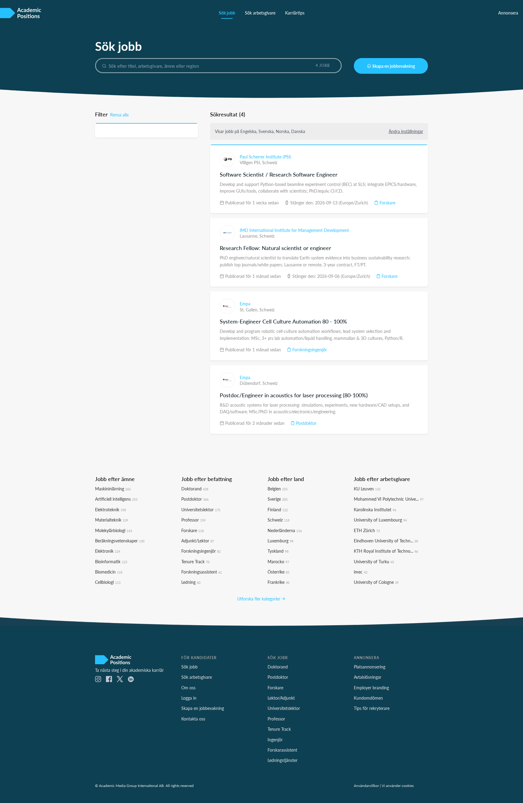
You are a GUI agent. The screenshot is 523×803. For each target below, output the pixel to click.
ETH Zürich (367, 530)
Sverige (278, 499)
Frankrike (278, 582)
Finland (278, 509)
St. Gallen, (249, 310)
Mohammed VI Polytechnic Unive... (388, 499)
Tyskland (278, 551)
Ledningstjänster (283, 760)
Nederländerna (285, 530)
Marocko (278, 561)
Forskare (386, 203)
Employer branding (371, 687)
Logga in (188, 698)
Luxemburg (280, 541)
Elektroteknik (110, 509)
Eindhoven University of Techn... (386, 541)
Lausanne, (249, 236)
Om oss (188, 687)
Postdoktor (306, 423)
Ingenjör (275, 739)
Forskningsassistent (201, 572)
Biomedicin (108, 572)
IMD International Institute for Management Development (294, 230)
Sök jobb (227, 13)
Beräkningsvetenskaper (119, 541)
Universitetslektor (200, 509)
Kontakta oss (193, 719)
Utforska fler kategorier (259, 599)
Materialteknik (111, 520)
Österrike (278, 572)
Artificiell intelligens (116, 499)
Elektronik (107, 551)
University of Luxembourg (380, 520)
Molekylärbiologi (113, 530)
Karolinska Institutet (375, 509)
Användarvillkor (366, 785)
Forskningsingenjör (309, 349)
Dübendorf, (251, 383)
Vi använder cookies (398, 785)
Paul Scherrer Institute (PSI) (265, 157)
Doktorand (194, 489)
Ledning (190, 582)
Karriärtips (294, 13)
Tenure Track (195, 561)
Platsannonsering (369, 667)
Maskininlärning (113, 489)
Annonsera (508, 13)
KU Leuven (367, 489)
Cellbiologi (107, 582)
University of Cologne (376, 582)
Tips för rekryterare (372, 708)
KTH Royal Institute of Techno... (386, 551)
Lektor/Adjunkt (281, 698)
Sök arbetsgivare (260, 13)
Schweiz (269, 162)
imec (360, 572)
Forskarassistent (282, 750)
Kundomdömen (368, 698)
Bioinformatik (111, 561)
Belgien (278, 489)
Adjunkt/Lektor (197, 541)
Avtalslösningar (367, 677)
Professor (193, 520)
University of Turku (374, 561)
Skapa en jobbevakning (393, 66)
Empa (245, 304)
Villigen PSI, (251, 162)
